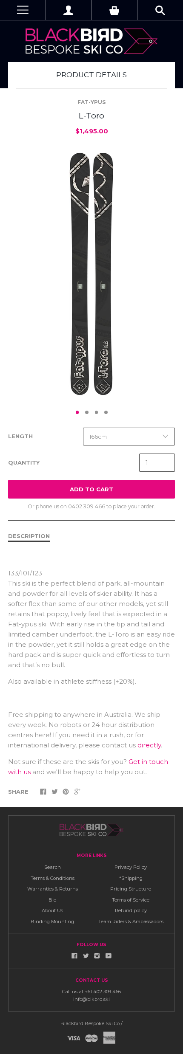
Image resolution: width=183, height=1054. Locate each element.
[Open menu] (23, 10)
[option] (91, 274)
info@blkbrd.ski (91, 999)
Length (20, 436)
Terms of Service (130, 900)
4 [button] (106, 412)
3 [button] (96, 412)
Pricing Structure (130, 889)
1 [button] (77, 412)
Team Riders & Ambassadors (130, 921)
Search (52, 867)
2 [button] (87, 412)
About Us (52, 910)
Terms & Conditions (52, 878)
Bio (52, 900)
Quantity (24, 462)
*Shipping (131, 878)
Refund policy (131, 910)
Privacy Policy (130, 867)
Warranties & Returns (52, 889)
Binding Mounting (52, 921)
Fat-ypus (91, 102)
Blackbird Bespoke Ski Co (90, 1023)
